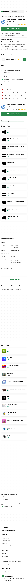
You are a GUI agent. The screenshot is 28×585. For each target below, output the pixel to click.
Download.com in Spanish (8, 546)
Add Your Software (6, 540)
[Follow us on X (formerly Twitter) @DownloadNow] (6, 572)
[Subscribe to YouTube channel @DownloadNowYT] (9, 572)
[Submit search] (10, 11)
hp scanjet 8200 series (16, 20)
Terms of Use (5, 556)
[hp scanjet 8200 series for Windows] (3, 22)
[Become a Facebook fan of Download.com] (3, 572)
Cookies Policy (5, 558)
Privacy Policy (5, 553)
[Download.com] (5, 11)
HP (3, 496)
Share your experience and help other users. (12, 35)
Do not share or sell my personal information (12, 561)
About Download (5, 538)
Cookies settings (5, 564)
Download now (15, 29)
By (8, 24)
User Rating (16, 24)
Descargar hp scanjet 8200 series (10, 289)
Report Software (15, 279)
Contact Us (4, 543)
